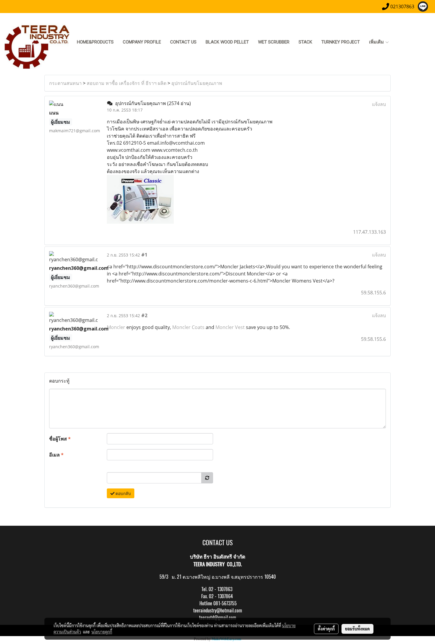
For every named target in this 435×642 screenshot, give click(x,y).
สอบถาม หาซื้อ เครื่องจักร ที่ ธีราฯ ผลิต (126, 83)
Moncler (116, 327)
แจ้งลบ (379, 104)
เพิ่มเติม (377, 42)
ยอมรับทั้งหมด (357, 628)
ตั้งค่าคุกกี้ (326, 628)
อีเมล (56, 454)
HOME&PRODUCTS (95, 42)
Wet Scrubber (273, 42)
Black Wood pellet (227, 42)
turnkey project (340, 42)
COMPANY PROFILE (142, 42)
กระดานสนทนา (65, 83)
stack (305, 42)
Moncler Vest (230, 327)
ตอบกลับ (123, 493)
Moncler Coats (188, 327)
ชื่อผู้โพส (60, 438)
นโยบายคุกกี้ (101, 631)
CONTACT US (183, 42)
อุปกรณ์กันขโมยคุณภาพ (196, 83)
